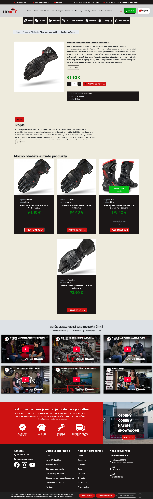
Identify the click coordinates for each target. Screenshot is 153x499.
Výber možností (119, 229)
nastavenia (69, 497)
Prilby (80, 455)
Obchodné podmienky (55, 469)
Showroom (69, 11)
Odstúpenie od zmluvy (55, 482)
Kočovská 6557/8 (122, 2)
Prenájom (59, 11)
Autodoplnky (83, 482)
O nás (36, 11)
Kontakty (108, 11)
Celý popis (73, 67)
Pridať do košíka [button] (34, 229)
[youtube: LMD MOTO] (32, 464)
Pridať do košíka (95, 83)
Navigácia (128, 437)
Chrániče (81, 478)
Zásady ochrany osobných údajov (60, 478)
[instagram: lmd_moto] (24, 464)
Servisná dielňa (98, 11)
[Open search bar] (121, 11)
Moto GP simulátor (47, 11)
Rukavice (36, 32)
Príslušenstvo (83, 487)
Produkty (78, 11)
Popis (19, 119)
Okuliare (81, 473)
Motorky (87, 11)
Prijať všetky (87, 495)
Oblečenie (82, 460)
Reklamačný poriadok (55, 473)
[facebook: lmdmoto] (17, 464)
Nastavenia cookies (127, 495)
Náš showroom (52, 464)
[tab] (19, 119)
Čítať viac (21, 141)
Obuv (112, 200)
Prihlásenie (130, 11)
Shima (77, 99)
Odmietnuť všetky (105, 495)
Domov (29, 11)
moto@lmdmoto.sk (42, 2)
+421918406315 (22, 2)
